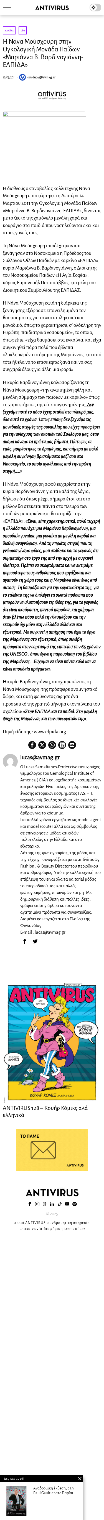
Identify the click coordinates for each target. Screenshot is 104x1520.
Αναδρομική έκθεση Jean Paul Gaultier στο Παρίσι (53, 1490)
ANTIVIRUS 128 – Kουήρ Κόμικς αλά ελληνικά (45, 1111)
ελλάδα (9, 30)
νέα (23, 30)
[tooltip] (32, 745)
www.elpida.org (50, 731)
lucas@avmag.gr (44, 77)
